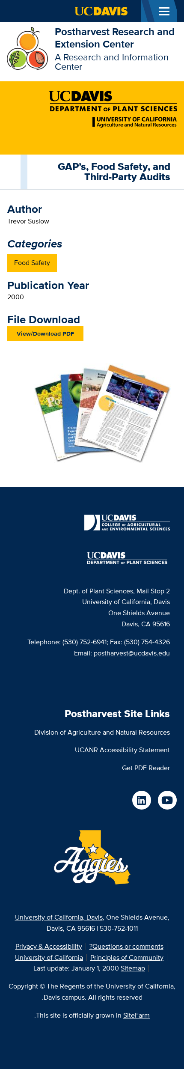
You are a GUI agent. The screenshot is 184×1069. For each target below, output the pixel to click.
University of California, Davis (59, 917)
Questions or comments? (126, 946)
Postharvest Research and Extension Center (115, 37)
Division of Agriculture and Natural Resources (102, 732)
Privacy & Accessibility (48, 946)
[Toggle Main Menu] (164, 11)
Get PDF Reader (146, 768)
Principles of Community (126, 957)
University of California (49, 957)
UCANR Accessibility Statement (122, 750)
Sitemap (133, 968)
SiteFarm (136, 1015)
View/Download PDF (45, 333)
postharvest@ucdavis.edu (132, 653)
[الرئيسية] (27, 48)
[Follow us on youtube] (167, 800)
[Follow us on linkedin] (141, 800)
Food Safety (32, 263)
